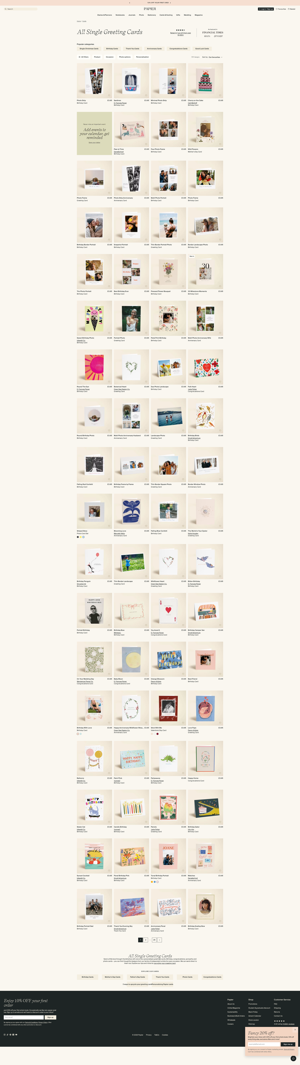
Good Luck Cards (202, 48)
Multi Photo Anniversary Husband (127, 435)
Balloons (80, 778)
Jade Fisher (192, 389)
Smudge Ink (81, 584)
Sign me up (288, 1044)
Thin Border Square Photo (161, 484)
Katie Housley (193, 533)
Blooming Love (120, 531)
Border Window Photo (196, 484)
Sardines (117, 100)
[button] (295, 1030)
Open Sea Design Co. (122, 389)
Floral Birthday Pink (121, 875)
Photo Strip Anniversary (123, 198)
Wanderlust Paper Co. (85, 681)
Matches (191, 875)
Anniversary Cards (154, 48)
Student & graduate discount (259, 1008)
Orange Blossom (157, 679)
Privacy (149, 1035)
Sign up (50, 1017)
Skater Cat (81, 827)
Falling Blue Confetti (159, 531)
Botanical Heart (120, 386)
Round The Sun (83, 386)
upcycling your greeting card (165, 963)
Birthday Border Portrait (86, 244)
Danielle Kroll (119, 151)
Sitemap (251, 1024)
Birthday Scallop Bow (196, 926)
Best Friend (192, 679)
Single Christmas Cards (89, 48)
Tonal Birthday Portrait (160, 875)
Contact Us (278, 1016)
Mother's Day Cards (112, 977)
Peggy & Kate (156, 681)
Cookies (165, 1035)
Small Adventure (194, 438)
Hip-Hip (191, 829)
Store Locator (253, 1020)
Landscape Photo (158, 435)
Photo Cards (187, 977)
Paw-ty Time (119, 149)
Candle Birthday (120, 827)
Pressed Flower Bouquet (161, 291)
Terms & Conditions (31, 1022)
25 (154, 940)
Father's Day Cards (137, 977)
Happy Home (193, 778)
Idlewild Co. (81, 340)
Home (79, 21)
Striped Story (82, 531)
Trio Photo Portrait (84, 291)
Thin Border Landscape (123, 581)
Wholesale (231, 1020)
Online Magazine (233, 1008)
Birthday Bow (119, 630)
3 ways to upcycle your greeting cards (137, 984)
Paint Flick (118, 778)
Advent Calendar (254, 1016)
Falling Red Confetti (85, 484)
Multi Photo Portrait (158, 198)
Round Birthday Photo (85, 435)
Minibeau (117, 632)
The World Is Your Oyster (197, 531)
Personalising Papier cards (162, 984)
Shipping (277, 1008)
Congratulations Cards (179, 48)
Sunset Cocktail (83, 875)
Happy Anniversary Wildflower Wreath (129, 727)
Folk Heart (192, 386)
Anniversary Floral (158, 926)
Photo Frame (82, 198)
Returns (277, 1012)
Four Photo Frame (158, 149)
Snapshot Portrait (121, 244)
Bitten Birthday (194, 581)
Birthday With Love (84, 727)
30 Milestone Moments (197, 291)
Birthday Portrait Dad (85, 926)
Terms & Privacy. (289, 1049)
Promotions (252, 1004)
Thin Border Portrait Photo (161, 244)
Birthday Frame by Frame (124, 484)
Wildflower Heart (157, 581)
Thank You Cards (132, 48)
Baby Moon (118, 679)
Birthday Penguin (84, 581)
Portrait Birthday (83, 630)
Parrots (154, 827)
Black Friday (253, 1012)
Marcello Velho (119, 533)
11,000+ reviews (288, 1024)
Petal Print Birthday (158, 338)
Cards (84, 21)
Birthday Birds (193, 435)
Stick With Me (156, 727)
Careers (230, 1024)
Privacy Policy (42, 1022)
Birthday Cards (112, 48)
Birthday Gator (193, 827)
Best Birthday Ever (121, 291)
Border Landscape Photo (198, 244)
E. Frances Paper (120, 103)
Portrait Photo (119, 338)
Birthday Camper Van (196, 630)
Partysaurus (155, 778)
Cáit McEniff (192, 103)
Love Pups (192, 727)
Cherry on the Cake (195, 100)
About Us (230, 1004)
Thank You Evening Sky (123, 926)
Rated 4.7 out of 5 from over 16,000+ (180, 34)
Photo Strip (81, 100)
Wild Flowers (193, 149)
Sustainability (232, 1012)
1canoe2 (117, 780)
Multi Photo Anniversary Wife (199, 338)
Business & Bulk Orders (236, 1016)
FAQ (275, 1004)
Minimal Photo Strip (159, 100)
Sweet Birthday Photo (85, 338)
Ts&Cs (156, 1035)
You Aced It (155, 630)
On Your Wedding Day (85, 679)
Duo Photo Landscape (160, 386)
